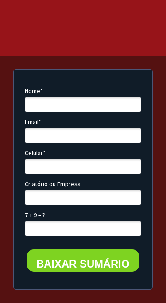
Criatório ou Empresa (53, 184)
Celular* (35, 153)
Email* (33, 122)
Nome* (34, 91)
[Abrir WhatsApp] (144, 280)
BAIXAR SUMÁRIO (83, 264)
